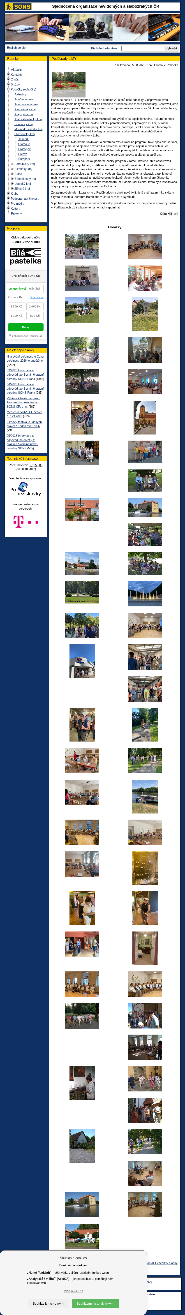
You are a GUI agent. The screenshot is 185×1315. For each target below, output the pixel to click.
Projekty (16, 213)
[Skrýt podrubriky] (8, 89)
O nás (15, 79)
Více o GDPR (73, 1291)
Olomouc (24, 144)
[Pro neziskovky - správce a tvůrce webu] (26, 488)
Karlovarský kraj (25, 109)
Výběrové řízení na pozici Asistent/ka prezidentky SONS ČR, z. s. (23, 402)
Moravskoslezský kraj (28, 129)
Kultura (15, 208)
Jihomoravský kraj (26, 104)
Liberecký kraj (23, 124)
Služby (15, 84)
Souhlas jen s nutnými (48, 1303)
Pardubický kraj (24, 164)
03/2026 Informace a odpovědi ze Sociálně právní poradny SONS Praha (25, 374)
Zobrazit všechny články (162, 1263)
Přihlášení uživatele (104, 48)
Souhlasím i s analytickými (95, 1303)
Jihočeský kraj (23, 99)
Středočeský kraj (25, 178)
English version (17, 47)
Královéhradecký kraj (28, 119)
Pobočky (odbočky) (23, 89)
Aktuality (17, 69)
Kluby (14, 193)
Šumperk (24, 159)
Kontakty (17, 74)
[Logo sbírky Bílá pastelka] (25, 257)
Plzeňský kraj (23, 169)
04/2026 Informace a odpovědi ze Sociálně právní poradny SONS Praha (25, 388)
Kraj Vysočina (23, 114)
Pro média (17, 203)
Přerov (22, 154)
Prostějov (24, 149)
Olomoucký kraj (24, 134)
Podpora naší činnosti (25, 198)
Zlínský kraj (22, 188)
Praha (18, 174)
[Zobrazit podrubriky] (8, 74)
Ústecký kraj (22, 183)
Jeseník (23, 139)
